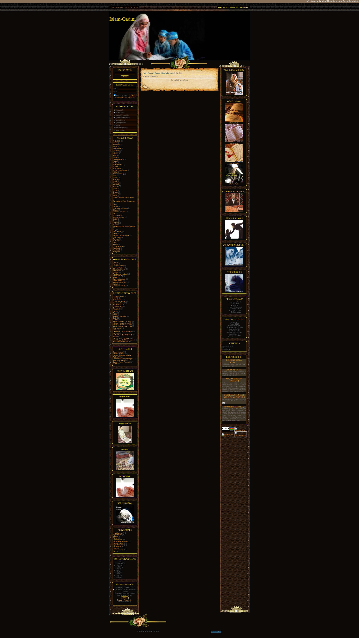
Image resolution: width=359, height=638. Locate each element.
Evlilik (115, 284)
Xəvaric (115, 166)
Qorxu (115, 192)
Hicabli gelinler (118, 533)
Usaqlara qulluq (118, 265)
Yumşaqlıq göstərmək (120, 208)
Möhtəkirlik (116, 141)
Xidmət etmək (117, 165)
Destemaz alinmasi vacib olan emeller (234, 396)
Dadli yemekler (118, 267)
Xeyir (115, 196)
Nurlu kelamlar (118, 296)
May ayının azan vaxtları (234, 380)
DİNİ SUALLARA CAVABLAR (122, 335)
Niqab (115, 548)
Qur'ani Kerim (117, 540)
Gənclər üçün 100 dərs (121, 338)
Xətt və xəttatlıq (118, 174)
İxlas (114, 175)
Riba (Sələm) (117, 232)
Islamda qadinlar (118, 353)
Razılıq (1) (116, 248)
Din (114, 213)
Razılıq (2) (116, 250)
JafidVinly (120, 567)
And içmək (116, 144)
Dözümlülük (117, 148)
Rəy (114, 230)
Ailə (114, 551)
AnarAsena (120, 562)
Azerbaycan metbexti (120, 274)
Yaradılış (116, 183)
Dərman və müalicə (119, 212)
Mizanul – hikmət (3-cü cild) (122, 325)
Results (119, 600)
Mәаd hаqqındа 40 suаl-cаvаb (123, 340)
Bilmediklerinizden (119, 269)
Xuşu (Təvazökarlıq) (120, 170)
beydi (118, 570)
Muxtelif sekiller (118, 543)
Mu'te (115, 314)
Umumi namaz (118, 306)
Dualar (115, 320)
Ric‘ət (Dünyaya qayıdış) (121, 235)
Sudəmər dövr (118, 246)
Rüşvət (115, 244)
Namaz (115, 336)
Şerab (115, 190)
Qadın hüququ (118, 352)
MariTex (119, 572)
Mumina (119, 575)
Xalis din (116, 179)
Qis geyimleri (117, 546)
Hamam (115, 152)
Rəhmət (115, 239)
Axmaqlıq (116, 150)
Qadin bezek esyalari (120, 541)
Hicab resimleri (118, 550)
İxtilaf (115, 181)
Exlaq (115, 311)
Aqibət (115, 163)
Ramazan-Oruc (118, 303)
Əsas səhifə (223, 7)
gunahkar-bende (236, 302)
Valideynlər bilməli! (119, 286)
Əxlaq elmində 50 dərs (120, 341)
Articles (150, 73)
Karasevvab (121, 563)
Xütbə (115, 172)
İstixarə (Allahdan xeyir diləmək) (124, 197)
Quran (115, 330)
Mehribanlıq (117, 237)
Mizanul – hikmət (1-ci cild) (122, 321)
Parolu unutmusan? (121, 97)
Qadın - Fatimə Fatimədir (121, 362)
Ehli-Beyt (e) (117, 304)
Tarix (114, 318)
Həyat (115, 157)
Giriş (242, 7)
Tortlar (115, 277)
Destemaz (116, 309)
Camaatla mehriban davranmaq (123, 201)
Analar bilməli (117, 276)
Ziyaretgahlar (117, 535)
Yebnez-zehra (236, 310)
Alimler (115, 538)
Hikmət (115, 143)
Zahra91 (119, 577)
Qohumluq (116, 241)
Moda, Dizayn (117, 281)
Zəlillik (115, 219)
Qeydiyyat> (131, 97)
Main (144, 73)
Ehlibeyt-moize (236, 312)
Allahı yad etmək (118, 217)
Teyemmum (117, 308)
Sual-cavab (117, 328)
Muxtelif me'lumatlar (119, 316)
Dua (114, 204)
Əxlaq (115, 188)
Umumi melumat (234, 370)
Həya (115, 161)
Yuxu (115, 224)
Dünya (115, 206)
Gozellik (115, 262)
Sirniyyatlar (117, 270)
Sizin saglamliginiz (119, 279)
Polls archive (128, 600)
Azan (115, 313)
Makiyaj (115, 264)
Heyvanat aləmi (118, 159)
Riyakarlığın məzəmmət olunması (124, 226)
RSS (246, 7)
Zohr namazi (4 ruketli (234, 361)
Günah (115, 221)
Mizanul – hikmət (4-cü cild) (122, 326)
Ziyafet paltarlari (118, 545)
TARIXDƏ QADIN (119, 360)
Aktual (115, 364)
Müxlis (115, 177)
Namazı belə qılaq (234, 407)
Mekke (115, 536)
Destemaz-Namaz (119, 301)
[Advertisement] (234, 480)
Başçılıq (116, 223)
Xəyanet (116, 194)
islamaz (236, 305)
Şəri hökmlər (117, 299)
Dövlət (115, 210)
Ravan (119, 568)
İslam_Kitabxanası (236, 307)
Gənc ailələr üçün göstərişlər (123, 359)
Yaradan (116, 185)
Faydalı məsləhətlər (119, 282)
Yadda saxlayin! (121, 95)
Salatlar (115, 272)
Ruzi (114, 242)
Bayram (115, 186)
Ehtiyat (115, 155)
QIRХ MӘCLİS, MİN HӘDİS (122, 331)
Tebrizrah (120, 565)
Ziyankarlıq (117, 168)
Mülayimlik (116, 252)
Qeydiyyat (234, 7)
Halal (115, 146)
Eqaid (115, 298)
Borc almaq (117, 215)
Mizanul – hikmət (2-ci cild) (122, 323)
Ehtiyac (115, 154)
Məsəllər (116, 333)
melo (118, 574)
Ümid (115, 233)
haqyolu (236, 303)
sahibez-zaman (236, 308)
